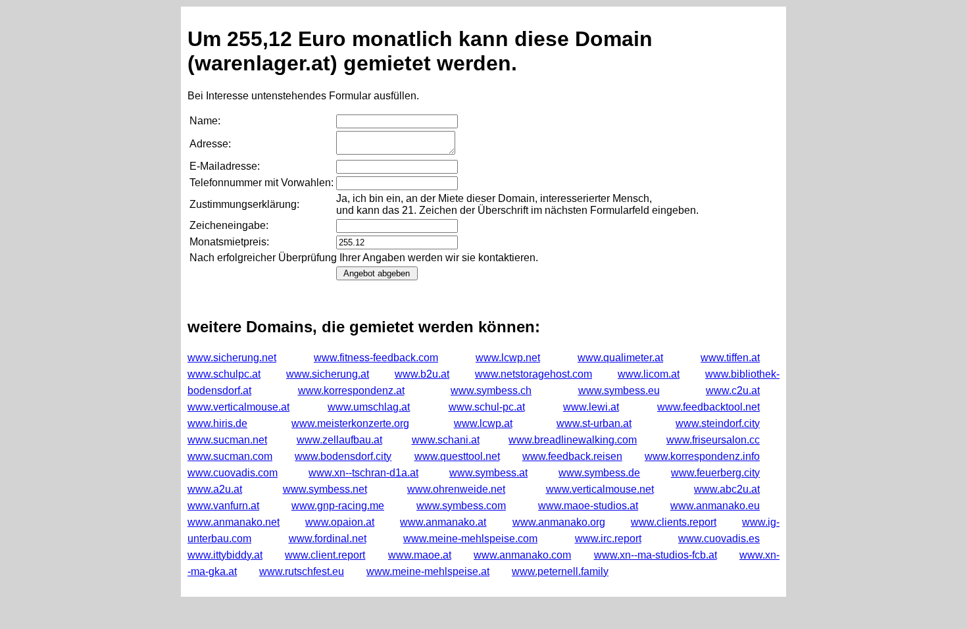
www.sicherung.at (327, 374)
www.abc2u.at (727, 489)
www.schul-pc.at (487, 407)
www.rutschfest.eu (301, 571)
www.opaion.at (339, 522)
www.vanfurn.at (223, 505)
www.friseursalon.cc (713, 439)
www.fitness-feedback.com (376, 357)
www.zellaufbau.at (339, 439)
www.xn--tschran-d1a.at (363, 472)
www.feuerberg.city (715, 472)
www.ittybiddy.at (224, 555)
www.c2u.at (733, 390)
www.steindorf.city (718, 423)
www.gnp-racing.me (337, 505)
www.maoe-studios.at (588, 505)
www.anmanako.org (558, 522)
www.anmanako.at (443, 522)
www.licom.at (649, 374)
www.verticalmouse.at (238, 407)
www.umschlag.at (369, 407)
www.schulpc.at (223, 374)
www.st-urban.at (594, 423)
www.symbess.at (488, 472)
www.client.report (325, 555)
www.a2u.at (214, 489)
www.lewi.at (591, 407)
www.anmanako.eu (715, 505)
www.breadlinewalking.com (572, 439)
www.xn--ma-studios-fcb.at (655, 555)
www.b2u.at (422, 374)
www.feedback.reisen (572, 456)
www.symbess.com (461, 505)
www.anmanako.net (233, 522)
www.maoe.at (419, 555)
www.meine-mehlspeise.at (427, 571)
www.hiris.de (217, 423)
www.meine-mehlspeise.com (470, 538)
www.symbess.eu (619, 390)
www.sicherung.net (231, 357)
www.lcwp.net (508, 357)
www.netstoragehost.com (533, 374)
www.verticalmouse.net (600, 489)
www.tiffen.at (730, 357)
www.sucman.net (227, 439)
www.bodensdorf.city (343, 456)
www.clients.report (673, 522)
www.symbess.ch (491, 390)
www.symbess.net (325, 489)
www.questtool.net (457, 456)
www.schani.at (446, 439)
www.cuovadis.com (232, 472)
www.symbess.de (599, 472)
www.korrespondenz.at (351, 390)
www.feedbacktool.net (708, 407)
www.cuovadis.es (719, 538)
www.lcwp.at (483, 423)
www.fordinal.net (327, 538)
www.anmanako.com (522, 555)
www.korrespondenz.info (702, 456)
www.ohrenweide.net (456, 489)
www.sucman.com (229, 456)
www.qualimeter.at (620, 357)
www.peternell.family (560, 571)
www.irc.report (608, 538)
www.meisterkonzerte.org (350, 423)
